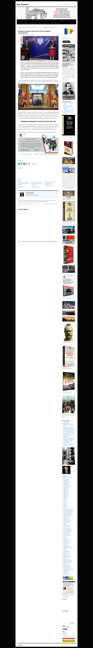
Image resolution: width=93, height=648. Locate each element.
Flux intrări (65, 633)
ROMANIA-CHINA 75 (67, 562)
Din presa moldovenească (67, 529)
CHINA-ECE (65, 507)
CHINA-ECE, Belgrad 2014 (67, 509)
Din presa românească (66, 530)
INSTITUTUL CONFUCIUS (23, 23)
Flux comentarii (65, 634)
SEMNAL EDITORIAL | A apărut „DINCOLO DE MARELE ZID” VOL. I (68, 425)
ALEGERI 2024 (65, 483)
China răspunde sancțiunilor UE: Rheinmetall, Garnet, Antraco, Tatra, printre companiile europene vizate (68, 428)
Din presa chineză (66, 528)
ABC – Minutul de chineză (67, 477)
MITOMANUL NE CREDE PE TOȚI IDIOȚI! (51, 27)
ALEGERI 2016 (65, 480)
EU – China (56, 20)
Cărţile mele (65, 505)
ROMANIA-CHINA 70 (28, 201)
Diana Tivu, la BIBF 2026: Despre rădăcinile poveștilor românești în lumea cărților (68, 444)
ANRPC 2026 (65, 497)
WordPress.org (65, 636)
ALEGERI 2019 (65, 481)
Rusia (64, 563)
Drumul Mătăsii (65, 533)
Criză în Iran (65, 522)
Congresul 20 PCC (66, 519)
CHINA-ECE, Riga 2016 (67, 512)
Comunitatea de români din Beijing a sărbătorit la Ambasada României (24, 183)
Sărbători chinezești (66, 566)
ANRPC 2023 (65, 494)
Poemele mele (65, 550)
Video (64, 573)
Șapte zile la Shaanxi (66, 565)
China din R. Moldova (36, 20)
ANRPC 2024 (65, 495)
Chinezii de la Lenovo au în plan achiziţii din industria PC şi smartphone (68, 107)
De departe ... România (42, 200)
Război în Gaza (65, 552)
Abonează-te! (66, 41)
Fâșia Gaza (65, 538)
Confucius (64, 518)
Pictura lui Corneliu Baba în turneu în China (50, 183)
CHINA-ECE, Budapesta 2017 (68, 511)
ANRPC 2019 (65, 489)
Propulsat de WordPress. (67, 645)
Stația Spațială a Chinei (66, 567)
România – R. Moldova (66, 560)
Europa (64, 536)
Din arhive (64, 527)
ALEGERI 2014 (65, 479)
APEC (64, 498)
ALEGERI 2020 (65, 482)
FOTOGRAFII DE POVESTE (65, 20)
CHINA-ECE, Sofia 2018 (67, 513)
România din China (46, 23)
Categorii (64, 476)
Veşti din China (34, 201)
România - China (21, 201)
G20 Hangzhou (65, 541)
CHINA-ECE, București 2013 (67, 510)
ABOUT (25, 20)
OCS (64, 549)
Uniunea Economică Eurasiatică (68, 568)
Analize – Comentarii (66, 486)
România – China (66, 559)
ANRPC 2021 (65, 491)
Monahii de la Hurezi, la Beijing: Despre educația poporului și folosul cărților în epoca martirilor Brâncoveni (69, 438)
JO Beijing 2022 (65, 545)
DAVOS (64, 523)
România (40, 23)
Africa (64, 478)
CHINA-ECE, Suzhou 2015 (67, 514)
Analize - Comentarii (31, 200)
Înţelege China (65, 543)
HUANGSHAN (65, 542)
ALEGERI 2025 (65, 485)
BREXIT (64, 503)
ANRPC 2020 (65, 490)
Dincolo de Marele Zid (66, 531)
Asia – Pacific (65, 502)
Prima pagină (20, 20)
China (29, 20)
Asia (64, 501)
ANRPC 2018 (65, 488)
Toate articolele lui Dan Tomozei (32, 195)
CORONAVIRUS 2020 (66, 520)
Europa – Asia (65, 537)
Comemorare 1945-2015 (67, 517)
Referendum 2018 (66, 554)
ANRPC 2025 (65, 496)
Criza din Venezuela (66, 521)
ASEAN (64, 499)
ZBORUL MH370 (66, 574)
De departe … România (66, 525)
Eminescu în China (66, 534)
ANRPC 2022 (65, 493)
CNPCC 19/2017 (66, 515)
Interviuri (64, 544)
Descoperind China (66, 526)
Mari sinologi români (66, 546)
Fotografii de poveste (66, 539)
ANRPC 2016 (65, 487)
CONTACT (51, 20)
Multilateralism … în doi (67, 547)
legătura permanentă (44, 201)
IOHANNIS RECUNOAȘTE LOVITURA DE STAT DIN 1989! (38, 121)
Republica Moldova (66, 555)
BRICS (64, 504)
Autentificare (65, 632)
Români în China (49, 200)
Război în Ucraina (66, 553)
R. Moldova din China (33, 23)
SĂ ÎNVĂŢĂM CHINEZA (55, 23)
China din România (44, 20)
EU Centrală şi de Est (66, 535)
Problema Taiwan (66, 551)
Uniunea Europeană (66, 569)
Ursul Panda (65, 570)
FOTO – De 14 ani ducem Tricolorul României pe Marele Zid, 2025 (36, 183)
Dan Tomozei (22, 4)
